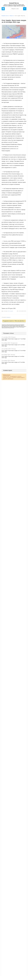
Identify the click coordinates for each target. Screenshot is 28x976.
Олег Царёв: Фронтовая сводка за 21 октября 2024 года (13, 345)
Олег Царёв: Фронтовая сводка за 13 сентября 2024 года (14, 351)
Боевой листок (5, 15)
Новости (12, 15)
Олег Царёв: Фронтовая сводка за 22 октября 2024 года (13, 363)
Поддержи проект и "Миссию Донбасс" (14, 321)
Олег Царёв (10, 311)
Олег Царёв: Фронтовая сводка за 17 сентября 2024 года (14, 339)
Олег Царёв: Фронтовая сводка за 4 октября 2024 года (13, 357)
